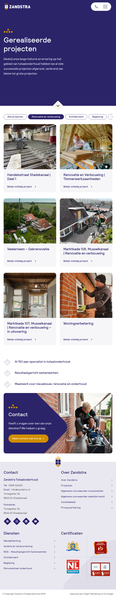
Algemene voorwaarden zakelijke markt (83, 496)
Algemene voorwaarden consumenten (82, 490)
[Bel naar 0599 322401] (96, 6)
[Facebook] (8, 521)
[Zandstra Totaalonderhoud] (18, 6)
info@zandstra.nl (20, 489)
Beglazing (97, 116)
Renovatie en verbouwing (46, 116)
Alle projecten (15, 116)
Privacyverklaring (71, 507)
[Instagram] (17, 521)
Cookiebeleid (68, 502)
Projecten (66, 485)
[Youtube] (35, 521)
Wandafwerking (12, 540)
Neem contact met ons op (26, 438)
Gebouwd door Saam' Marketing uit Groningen (92, 593)
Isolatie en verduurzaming (18, 546)
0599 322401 (16, 485)
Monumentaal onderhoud (18, 568)
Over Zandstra (69, 480)
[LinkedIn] (26, 521)
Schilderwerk (76, 116)
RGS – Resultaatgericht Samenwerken (25, 551)
